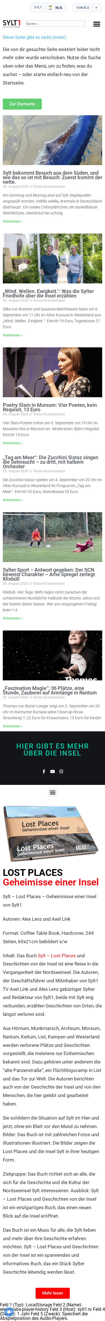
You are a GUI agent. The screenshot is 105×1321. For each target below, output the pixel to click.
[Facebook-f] (44, 771)
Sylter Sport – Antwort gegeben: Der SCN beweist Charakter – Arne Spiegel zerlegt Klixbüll (49, 574)
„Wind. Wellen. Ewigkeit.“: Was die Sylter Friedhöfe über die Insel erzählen (48, 293)
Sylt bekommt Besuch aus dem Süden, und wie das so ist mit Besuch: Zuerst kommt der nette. (52, 177)
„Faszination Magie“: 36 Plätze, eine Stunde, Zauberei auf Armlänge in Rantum (50, 690)
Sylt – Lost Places (57, 955)
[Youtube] (52, 771)
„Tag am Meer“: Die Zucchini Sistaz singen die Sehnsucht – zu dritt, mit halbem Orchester (50, 461)
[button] (96, 24)
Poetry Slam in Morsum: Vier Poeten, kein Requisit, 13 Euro (50, 407)
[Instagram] (61, 771)
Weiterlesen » (13, 221)
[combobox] (55, 23)
